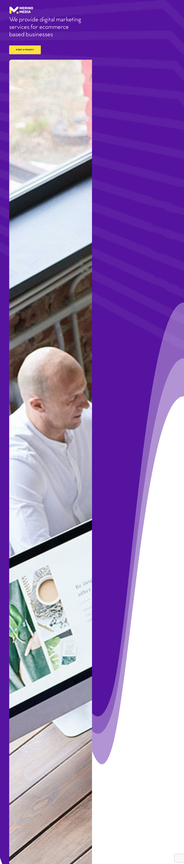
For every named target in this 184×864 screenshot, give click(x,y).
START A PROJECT (25, 50)
